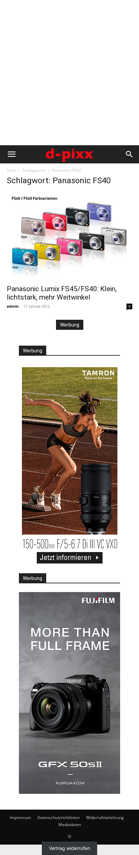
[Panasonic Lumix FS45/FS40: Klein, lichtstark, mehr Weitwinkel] (69, 236)
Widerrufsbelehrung (105, 817)
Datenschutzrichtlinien (58, 817)
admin (13, 306)
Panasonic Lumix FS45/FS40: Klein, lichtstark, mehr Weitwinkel (62, 293)
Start (11, 170)
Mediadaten (69, 824)
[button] (11, 154)
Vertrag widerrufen (69, 848)
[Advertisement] (69, 72)
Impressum (20, 817)
